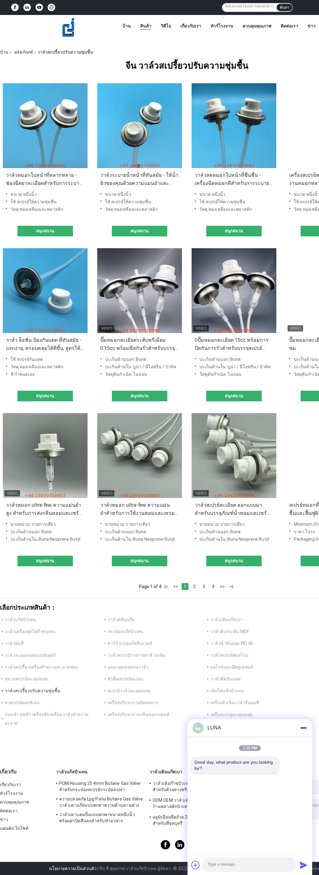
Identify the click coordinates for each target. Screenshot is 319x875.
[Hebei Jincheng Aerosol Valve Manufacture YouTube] (39, 8)
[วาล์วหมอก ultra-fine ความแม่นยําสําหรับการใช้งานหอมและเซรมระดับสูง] (139, 455)
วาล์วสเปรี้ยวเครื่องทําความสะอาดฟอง (41, 667)
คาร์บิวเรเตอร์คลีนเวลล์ (129, 643)
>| (231, 586)
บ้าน (126, 25)
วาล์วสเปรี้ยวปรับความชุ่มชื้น (32, 690)
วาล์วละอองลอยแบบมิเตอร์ (30, 655)
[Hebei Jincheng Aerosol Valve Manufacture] (68, 27)
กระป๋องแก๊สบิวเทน (125, 631)
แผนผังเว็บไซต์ (14, 828)
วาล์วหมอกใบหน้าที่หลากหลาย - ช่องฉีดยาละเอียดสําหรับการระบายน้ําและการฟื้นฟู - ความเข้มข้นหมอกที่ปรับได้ (44, 179)
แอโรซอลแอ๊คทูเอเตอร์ (231, 667)
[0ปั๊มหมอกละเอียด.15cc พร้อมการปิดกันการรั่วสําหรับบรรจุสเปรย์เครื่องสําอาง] (234, 290)
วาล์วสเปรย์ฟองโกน (229, 655)
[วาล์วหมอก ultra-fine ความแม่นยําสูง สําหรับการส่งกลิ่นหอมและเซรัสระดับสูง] (45, 455)
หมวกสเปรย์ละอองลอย (26, 678)
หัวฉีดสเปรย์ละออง (125, 678)
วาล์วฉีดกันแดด (225, 678)
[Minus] (303, 728)
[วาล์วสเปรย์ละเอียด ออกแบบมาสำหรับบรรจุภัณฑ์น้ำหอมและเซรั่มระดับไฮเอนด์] (234, 455)
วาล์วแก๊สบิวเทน (20, 619)
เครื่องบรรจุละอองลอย (231, 714)
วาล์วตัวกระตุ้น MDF (229, 631)
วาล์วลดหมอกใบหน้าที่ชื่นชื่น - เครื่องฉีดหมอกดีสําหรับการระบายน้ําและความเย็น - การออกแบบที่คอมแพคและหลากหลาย (232, 179)
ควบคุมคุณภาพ (257, 25)
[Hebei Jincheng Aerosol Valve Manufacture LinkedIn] (27, 8)
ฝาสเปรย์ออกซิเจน (22, 702)
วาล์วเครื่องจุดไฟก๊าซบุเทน (30, 631)
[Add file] (195, 865)
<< (175, 586)
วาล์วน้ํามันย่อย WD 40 (231, 643)
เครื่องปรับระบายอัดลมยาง (132, 702)
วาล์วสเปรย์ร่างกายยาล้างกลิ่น (136, 655)
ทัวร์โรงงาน (222, 25)
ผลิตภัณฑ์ (23, 52)
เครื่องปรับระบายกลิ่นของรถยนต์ (138, 714)
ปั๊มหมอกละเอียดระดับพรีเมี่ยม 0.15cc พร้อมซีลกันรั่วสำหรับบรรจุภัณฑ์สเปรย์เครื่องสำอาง (137, 344)
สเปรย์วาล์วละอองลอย (128, 690)
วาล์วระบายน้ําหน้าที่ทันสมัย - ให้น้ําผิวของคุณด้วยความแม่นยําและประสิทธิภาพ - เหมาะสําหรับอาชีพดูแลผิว (139, 179)
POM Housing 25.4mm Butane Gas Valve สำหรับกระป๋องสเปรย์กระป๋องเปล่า (100, 786)
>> (222, 586)
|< (166, 586)
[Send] (303, 865)
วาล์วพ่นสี (14, 643)
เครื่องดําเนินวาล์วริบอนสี (234, 702)
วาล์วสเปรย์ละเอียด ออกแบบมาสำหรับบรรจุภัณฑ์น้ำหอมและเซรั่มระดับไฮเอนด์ (231, 509)
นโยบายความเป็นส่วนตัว (73, 868)
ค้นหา (284, 7)
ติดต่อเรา (289, 25)
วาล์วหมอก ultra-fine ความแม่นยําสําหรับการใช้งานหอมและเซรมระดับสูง (137, 509)
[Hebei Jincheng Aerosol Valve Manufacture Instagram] (51, 8)
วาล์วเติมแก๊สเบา (226, 619)
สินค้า (145, 25)
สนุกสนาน (45, 231)
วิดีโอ (166, 25)
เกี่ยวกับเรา (190, 25)
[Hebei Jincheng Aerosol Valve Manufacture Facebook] (15, 8)
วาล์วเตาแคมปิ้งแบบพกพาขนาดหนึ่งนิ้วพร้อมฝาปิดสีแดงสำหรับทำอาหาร (97, 817)
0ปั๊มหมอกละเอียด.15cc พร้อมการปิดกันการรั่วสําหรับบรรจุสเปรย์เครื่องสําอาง (232, 344)
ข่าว (311, 25)
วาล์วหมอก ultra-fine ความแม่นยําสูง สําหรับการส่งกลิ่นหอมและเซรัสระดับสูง (44, 509)
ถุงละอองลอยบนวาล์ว (128, 667)
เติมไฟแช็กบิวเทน (227, 690)
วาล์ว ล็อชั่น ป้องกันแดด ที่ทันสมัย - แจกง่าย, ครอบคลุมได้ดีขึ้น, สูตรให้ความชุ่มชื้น (44, 344)
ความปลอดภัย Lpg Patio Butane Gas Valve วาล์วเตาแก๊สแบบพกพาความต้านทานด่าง (101, 802)
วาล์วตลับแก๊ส (120, 619)
